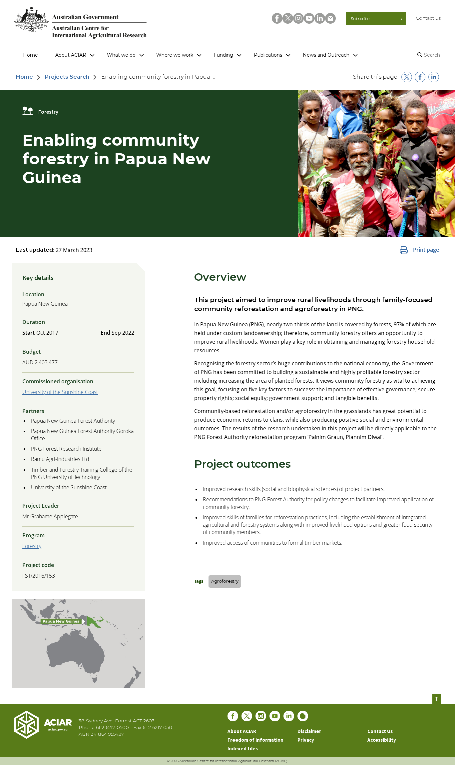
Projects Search (67, 77)
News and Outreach (326, 55)
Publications (268, 55)
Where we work (174, 55)
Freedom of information (255, 740)
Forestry (31, 546)
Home (30, 55)
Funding (223, 55)
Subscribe (360, 18)
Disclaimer (309, 731)
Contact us (428, 18)
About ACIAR (70, 55)
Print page (426, 249)
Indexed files (243, 748)
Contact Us (380, 731)
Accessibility (381, 740)
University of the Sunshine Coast (60, 392)
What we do (121, 55)
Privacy (305, 740)
